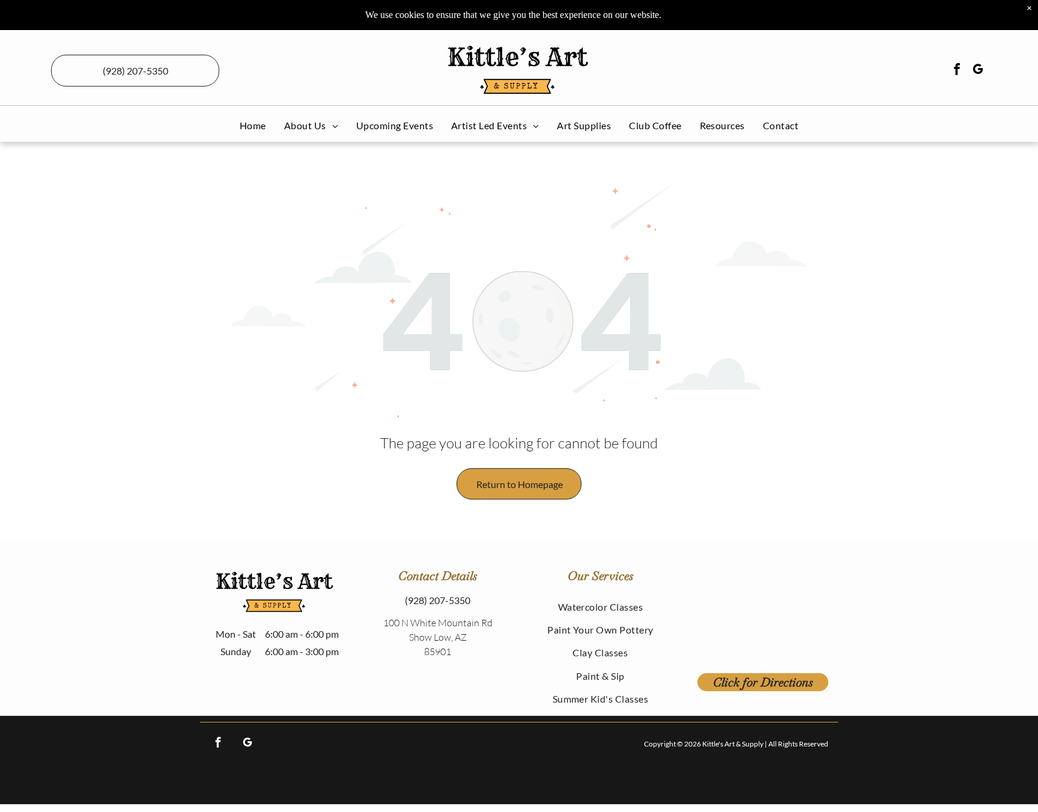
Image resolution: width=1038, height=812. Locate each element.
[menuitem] (253, 125)
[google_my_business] (978, 70)
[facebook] (957, 70)
